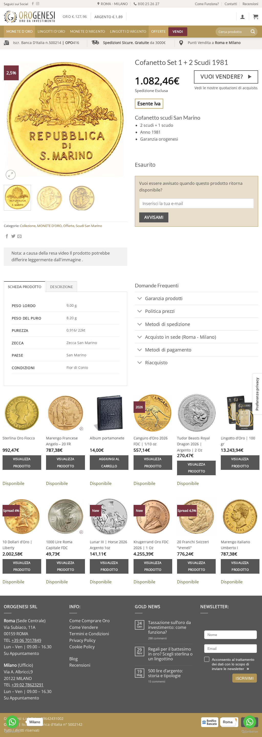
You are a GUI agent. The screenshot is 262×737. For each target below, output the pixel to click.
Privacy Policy (82, 640)
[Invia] (252, 31)
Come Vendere (83, 627)
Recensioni (250, 4)
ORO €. (75, 16)
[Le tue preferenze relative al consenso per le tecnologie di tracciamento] (257, 394)
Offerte (158, 31)
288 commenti (166, 638)
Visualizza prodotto (21, 462)
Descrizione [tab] (61, 287)
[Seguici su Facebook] (32, 4)
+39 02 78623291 (27, 685)
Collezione (28, 225)
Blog (73, 659)
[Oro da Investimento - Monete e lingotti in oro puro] (29, 16)
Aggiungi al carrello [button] (109, 462)
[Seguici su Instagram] (37, 4)
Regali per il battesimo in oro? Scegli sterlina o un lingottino (170, 654)
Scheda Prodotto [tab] (24, 287)
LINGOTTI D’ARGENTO (128, 31)
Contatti (231, 4)
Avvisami (153, 217)
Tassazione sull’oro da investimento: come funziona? (169, 627)
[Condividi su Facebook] (7, 236)
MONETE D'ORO (49, 225)
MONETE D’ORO (19, 31)
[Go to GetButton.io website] (250, 731)
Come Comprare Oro (89, 620)
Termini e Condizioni (89, 634)
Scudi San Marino (89, 225)
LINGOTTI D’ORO (51, 31)
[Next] (118, 119)
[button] (242, 16)
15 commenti (163, 681)
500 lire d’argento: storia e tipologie (165, 673)
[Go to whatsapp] (249, 722)
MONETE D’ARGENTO (87, 31)
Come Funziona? (207, 4)
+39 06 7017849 (26, 640)
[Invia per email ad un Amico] (19, 236)
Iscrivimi (245, 678)
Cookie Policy (82, 647)
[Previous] (12, 119)
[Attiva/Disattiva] (140, 298)
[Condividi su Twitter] (13, 236)
